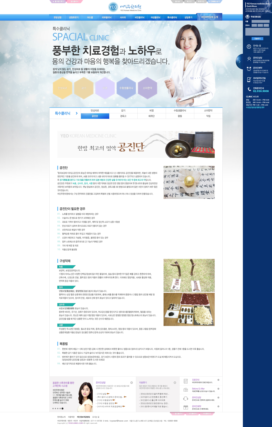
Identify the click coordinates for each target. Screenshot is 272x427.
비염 (152, 110)
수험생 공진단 (108, 403)
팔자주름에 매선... (161, 394)
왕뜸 (180, 116)
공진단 (95, 116)
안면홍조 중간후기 (159, 397)
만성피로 (95, 110)
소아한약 (208, 110)
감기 (123, 110)
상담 (104, 394)
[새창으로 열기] (74, 1)
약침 (208, 116)
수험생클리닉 (180, 110)
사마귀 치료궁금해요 (113, 406)
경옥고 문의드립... (115, 397)
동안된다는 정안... (161, 403)
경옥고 (123, 116)
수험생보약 (107, 400)
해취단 (152, 116)
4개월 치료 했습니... (160, 406)
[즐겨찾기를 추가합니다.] (57, 1)
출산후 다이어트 (158, 400)
